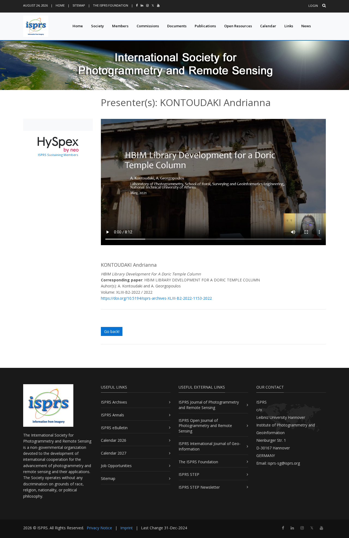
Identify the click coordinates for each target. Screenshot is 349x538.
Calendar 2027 (113, 453)
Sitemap (79, 5)
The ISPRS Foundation (110, 5)
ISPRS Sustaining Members (58, 155)
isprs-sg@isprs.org (284, 463)
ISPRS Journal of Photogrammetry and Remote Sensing (209, 404)
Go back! (111, 331)
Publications (205, 25)
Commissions (148, 25)
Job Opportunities (116, 465)
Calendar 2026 (113, 440)
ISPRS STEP (189, 474)
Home (60, 5)
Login (313, 6)
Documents (176, 25)
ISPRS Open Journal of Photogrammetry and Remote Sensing (205, 426)
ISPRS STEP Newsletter (199, 487)
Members (120, 25)
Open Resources (238, 25)
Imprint (126, 527)
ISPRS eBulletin (114, 427)
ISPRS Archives (114, 402)
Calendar (268, 25)
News (306, 25)
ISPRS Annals (112, 414)
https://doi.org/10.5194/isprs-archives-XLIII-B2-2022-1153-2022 (156, 298)
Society (97, 25)
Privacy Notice (99, 527)
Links (288, 25)
